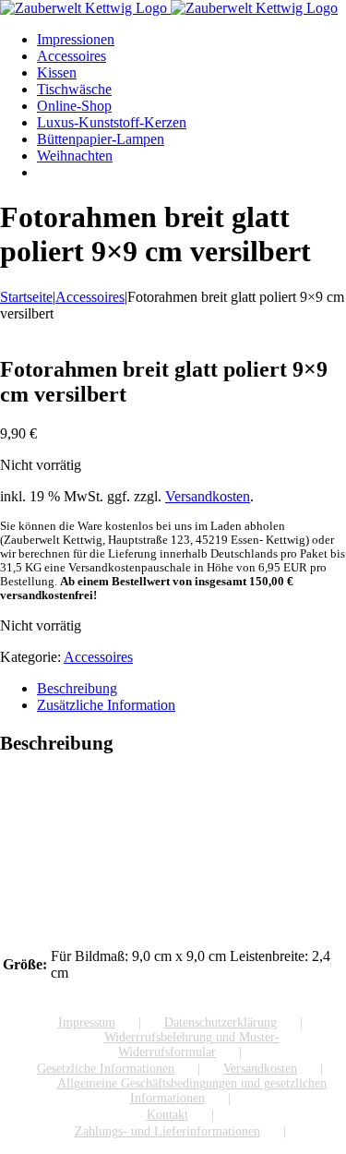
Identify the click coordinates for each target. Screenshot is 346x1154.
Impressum (86, 1022)
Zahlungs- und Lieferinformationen (167, 1131)
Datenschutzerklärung (220, 1022)
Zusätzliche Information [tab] (106, 705)
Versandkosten (207, 496)
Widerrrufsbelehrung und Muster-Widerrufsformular (192, 1044)
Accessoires (98, 657)
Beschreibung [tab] (77, 688)
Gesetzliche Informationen (105, 1069)
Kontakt (167, 1115)
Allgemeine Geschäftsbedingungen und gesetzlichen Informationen (192, 1090)
